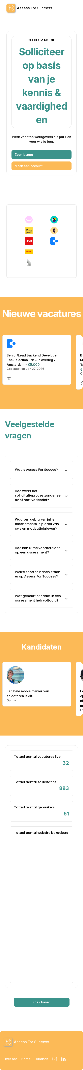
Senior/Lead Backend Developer (32, 355)
